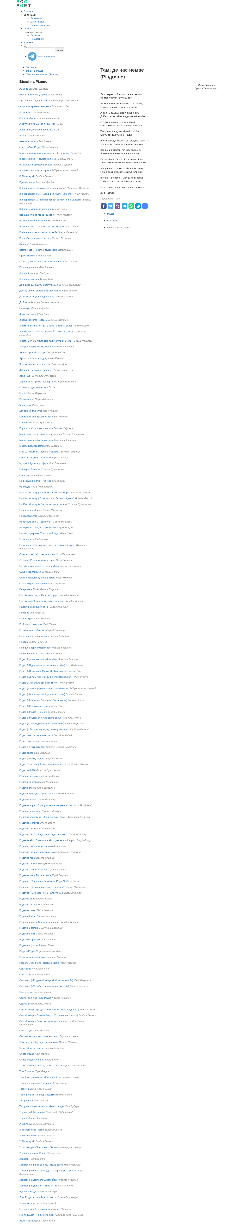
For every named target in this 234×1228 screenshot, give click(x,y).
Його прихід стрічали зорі (33, 387)
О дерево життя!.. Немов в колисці (38, 554)
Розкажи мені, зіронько (32, 957)
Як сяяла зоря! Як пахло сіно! (36, 1208)
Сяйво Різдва (26, 1053)
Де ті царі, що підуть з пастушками (38, 284)
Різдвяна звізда (27, 799)
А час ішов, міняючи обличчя (35, 129)
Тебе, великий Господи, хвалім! (37, 1094)
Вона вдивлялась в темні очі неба (38, 232)
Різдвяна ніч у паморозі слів (35, 846)
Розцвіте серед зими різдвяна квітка (39, 962)
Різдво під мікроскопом (32, 746)
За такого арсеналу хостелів (35, 364)
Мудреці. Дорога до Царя (33, 463)
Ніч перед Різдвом (29, 469)
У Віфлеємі (25, 1123)
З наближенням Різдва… (33, 319)
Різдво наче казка (29, 741)
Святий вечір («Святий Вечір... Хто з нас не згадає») (48, 1015)
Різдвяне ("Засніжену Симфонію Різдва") (42, 881)
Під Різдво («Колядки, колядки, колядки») (42, 600)
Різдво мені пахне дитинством (36, 735)
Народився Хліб (28, 515)
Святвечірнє (26, 992)
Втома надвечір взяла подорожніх (38, 249)
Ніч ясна (24, 475)
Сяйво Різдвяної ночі (31, 1059)
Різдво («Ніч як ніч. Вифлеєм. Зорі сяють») (43, 700)
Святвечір (112, 220)
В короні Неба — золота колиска (37, 158)
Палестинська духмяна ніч (34, 606)
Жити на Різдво (27, 313)
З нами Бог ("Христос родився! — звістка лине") (46, 331)
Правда (23, 641)
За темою (31, 67)
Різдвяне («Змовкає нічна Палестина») (41, 892)
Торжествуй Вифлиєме (32, 1112)
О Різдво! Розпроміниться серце (37, 560)
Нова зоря (25, 539)
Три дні (23, 1118)
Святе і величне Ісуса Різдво (35, 997)
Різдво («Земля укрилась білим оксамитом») (44, 688)
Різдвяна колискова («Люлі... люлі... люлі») (43, 816)
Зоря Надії (25, 375)
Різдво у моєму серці (31, 758)
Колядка (24, 422)
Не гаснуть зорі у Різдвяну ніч (35, 521)
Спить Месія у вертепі (31, 1047)
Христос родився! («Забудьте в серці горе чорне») (47, 1170)
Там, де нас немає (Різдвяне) (42, 74)
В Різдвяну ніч (27, 176)
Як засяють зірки (28, 1203)
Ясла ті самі (26, 1220)
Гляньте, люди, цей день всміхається (40, 261)
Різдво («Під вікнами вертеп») (36, 706)
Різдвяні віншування (30, 776)
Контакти (29, 42)
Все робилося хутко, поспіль (35, 238)
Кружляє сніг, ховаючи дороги (36, 428)
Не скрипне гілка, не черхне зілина (38, 527)
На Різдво (24, 486)
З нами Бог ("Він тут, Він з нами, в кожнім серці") (46, 325)
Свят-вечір (25, 968)
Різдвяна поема (28, 863)
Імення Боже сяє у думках (34, 94)
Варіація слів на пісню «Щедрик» (37, 214)
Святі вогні (25, 974)
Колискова (25, 404)
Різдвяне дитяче (28, 904)
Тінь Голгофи (26, 1071)
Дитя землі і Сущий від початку (36, 296)
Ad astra (23, 88)
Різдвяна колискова (30, 811)
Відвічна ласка (27, 182)
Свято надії (25, 1030)
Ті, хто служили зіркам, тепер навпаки (40, 1065)
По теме (35, 35)
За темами (36, 18)
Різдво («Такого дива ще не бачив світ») (41, 723)
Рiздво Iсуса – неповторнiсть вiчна (38, 659)
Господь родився (28, 267)
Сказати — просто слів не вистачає (39, 1036)
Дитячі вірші (37, 21)
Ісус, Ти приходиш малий (33, 100)
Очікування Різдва (29, 589)
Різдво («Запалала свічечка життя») (39, 682)
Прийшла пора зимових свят (35, 647)
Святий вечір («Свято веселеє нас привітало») (45, 1021)
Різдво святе (26, 752)
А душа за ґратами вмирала (35, 106)
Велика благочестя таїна (33, 220)
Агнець (23, 135)
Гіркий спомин (27, 255)
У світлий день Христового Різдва (38, 1147)
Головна (28, 11)
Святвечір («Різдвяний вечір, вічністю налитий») (46, 980)
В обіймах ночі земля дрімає (35, 170)
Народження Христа (30, 510)
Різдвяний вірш (27, 916)
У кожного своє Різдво (31, 1129)
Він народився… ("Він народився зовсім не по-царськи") (50, 199)
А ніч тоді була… (28, 117)
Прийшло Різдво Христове (34, 653)
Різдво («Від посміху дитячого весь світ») (42, 665)
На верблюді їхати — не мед (35, 480)
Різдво (110, 213)
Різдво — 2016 (27, 770)
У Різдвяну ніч (27, 1141)
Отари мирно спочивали (33, 583)
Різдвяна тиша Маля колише (35, 875)
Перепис (24, 612)
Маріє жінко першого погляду (35, 434)
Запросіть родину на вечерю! (35, 369)
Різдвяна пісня (27, 857)
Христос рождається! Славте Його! (38, 1179)
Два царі (24, 273)
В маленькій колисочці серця (35, 164)
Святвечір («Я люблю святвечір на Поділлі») (44, 986)
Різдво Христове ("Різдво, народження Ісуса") (44, 764)
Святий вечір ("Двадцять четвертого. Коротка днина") (49, 1009)
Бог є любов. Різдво (30, 147)
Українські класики (40, 25)
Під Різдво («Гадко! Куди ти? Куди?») (40, 595)
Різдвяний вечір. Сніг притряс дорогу (40, 921)
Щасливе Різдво (28, 1191)
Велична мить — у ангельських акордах (41, 226)
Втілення (24, 243)
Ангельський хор (28, 141)
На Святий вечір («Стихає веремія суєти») (43, 504)
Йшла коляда (26, 399)
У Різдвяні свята (28, 1135)
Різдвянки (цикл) (28, 945)
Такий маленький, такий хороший (38, 1077)
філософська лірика (118, 227)
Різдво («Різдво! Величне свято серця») (41, 717)
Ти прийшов (26, 1100)
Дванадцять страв (29, 278)
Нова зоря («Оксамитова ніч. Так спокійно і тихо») (47, 545)
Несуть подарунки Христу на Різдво (39, 533)
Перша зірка (26, 618)
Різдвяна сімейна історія (33, 869)
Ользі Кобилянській (30, 571)
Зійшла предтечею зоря (32, 352)
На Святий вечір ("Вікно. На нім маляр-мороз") (45, 492)
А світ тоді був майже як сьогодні (37, 123)
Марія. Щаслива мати (31, 445)
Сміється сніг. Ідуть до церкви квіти (38, 1042)
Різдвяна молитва (29, 822)
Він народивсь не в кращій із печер (39, 188)
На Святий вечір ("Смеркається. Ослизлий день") (47, 498)
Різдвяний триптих (29, 939)
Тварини (24, 1088)
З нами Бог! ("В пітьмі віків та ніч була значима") (46, 340)
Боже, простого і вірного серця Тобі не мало (44, 152)
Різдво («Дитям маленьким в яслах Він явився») (46, 676)
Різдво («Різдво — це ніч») (34, 711)
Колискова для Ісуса (30, 410)
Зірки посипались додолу (33, 358)
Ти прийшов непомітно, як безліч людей (41, 1106)
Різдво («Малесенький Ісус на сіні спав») (42, 694)
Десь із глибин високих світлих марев (40, 290)
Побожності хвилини (30, 624)
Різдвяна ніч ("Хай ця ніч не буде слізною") (43, 834)
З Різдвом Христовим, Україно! (36, 346)
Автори (28, 28)
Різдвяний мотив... (29, 927)
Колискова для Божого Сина (35, 416)
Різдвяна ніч (26, 828)
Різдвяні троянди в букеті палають (38, 793)
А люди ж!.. (25, 112)
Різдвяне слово (27, 910)
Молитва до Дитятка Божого (35, 457)
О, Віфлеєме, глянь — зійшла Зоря (39, 565)
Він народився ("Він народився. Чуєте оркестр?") (46, 193)
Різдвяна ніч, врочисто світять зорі (38, 851)
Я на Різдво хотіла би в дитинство (38, 1197)
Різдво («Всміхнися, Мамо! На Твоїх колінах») (45, 671)
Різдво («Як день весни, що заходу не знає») (44, 729)
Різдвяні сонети (28, 781)
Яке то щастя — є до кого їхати (36, 1214)
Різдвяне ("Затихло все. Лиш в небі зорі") (42, 886)
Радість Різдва (27, 951)
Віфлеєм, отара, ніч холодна (35, 208)
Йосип (22, 393)
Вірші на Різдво (34, 70)
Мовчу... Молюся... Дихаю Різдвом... (39, 451)
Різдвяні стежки (27, 787)
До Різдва (24, 302)
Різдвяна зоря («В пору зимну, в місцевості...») (45, 805)
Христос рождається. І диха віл (36, 1185)
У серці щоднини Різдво (32, 1153)
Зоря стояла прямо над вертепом (38, 381)
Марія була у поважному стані (36, 439)
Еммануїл (24, 308)
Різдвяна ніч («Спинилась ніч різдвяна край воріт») (47, 840)
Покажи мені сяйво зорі (32, 630)
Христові (24, 1158)
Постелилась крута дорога (34, 636)
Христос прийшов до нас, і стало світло (41, 1164)
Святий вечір (26, 1003)
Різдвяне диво (27, 898)
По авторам (37, 38)
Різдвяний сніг (27, 933)
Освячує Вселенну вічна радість (37, 577)
